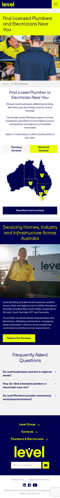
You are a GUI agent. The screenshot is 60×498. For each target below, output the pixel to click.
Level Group (27, 424)
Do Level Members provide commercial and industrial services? (27, 398)
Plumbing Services (16, 149)
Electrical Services (43, 149)
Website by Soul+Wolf (39, 480)
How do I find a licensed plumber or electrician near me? (24, 386)
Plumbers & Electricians (27, 439)
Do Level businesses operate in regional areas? (27, 374)
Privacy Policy (17, 480)
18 (43, 188)
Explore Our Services (19, 338)
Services (27, 431)
